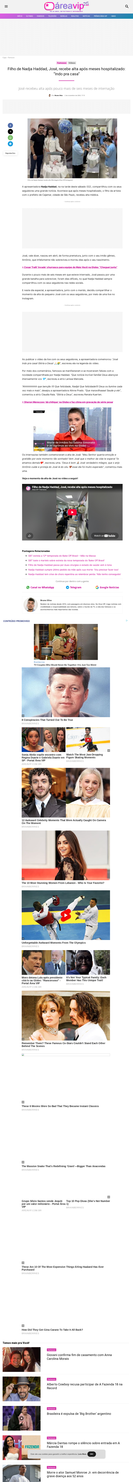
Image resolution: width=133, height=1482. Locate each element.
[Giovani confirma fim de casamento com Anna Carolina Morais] (22, 1359)
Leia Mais (82, 1454)
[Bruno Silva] (50, 95)
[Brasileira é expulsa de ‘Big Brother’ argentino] (22, 1417)
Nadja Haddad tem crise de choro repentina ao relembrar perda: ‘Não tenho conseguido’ (74, 574)
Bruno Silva (59, 95)
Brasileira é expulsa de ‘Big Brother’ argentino (79, 1413)
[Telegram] (10, 143)
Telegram (75, 587)
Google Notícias (109, 587)
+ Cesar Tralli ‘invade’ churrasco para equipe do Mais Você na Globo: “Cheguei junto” (69, 267)
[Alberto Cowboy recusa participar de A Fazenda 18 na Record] (22, 1388)
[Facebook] (10, 125)
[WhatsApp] (10, 137)
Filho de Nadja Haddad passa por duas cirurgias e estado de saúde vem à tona (70, 565)
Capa (4, 57)
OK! (91, 1454)
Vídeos (72, 62)
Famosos (11, 57)
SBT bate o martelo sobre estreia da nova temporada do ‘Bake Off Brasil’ (66, 560)
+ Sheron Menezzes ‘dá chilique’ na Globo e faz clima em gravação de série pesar (67, 402)
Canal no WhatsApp (42, 587)
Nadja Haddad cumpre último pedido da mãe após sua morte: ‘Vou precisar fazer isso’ (73, 569)
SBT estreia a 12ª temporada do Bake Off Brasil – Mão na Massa (62, 555)
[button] (116, 6)
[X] (10, 131)
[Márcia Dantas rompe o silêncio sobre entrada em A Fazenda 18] (22, 1447)
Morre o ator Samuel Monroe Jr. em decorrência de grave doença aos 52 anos (83, 1473)
